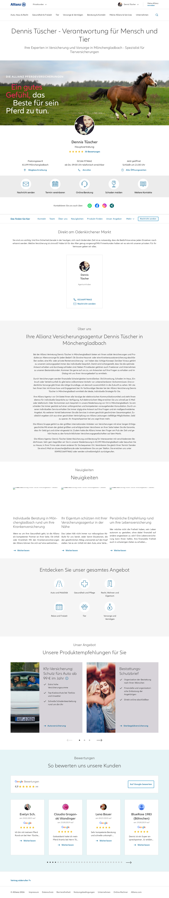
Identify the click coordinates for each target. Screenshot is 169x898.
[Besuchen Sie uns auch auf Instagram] (104, 206)
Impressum (34, 892)
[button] (84, 125)
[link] (84, 186)
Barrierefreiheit (64, 892)
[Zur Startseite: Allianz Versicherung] (18, 4)
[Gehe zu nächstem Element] (129, 862)
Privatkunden (38, 4)
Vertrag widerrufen (19, 880)
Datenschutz (47, 892)
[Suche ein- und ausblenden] (156, 15)
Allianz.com (136, 892)
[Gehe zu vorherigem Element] (40, 862)
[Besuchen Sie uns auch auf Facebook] (97, 206)
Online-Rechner (121, 892)
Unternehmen (104, 892)
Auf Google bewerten (141, 784)
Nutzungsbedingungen (84, 892)
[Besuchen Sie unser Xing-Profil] (112, 206)
